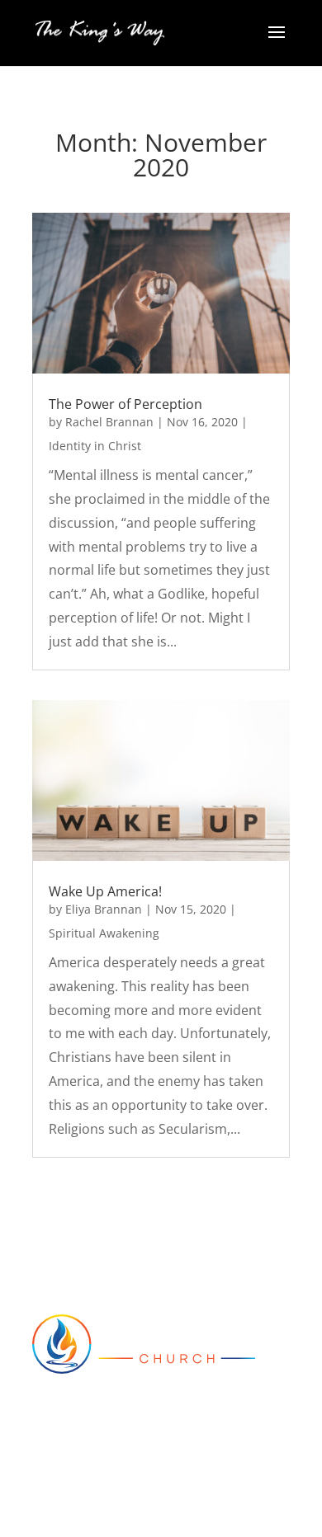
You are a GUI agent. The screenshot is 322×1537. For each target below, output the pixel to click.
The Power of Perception (125, 404)
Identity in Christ (95, 446)
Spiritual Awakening (104, 933)
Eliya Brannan (103, 909)
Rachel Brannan (109, 422)
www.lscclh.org (79, 1457)
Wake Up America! (105, 891)
